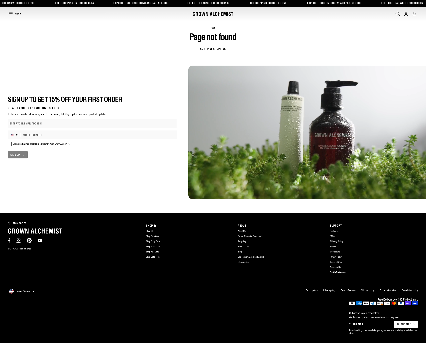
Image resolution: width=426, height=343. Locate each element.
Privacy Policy (336, 256)
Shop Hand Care (153, 246)
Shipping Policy (336, 241)
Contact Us (334, 231)
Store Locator (243, 246)
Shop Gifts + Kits (153, 256)
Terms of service (348, 290)
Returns (333, 246)
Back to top (19, 223)
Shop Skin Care (152, 236)
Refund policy (312, 290)
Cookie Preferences (338, 272)
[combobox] (15, 135)
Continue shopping (213, 49)
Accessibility (335, 267)
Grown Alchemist (18, 248)
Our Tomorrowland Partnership (251, 256)
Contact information (388, 290)
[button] (398, 14)
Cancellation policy (410, 290)
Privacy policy (329, 290)
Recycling (242, 241)
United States (23, 291)
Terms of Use (336, 262)
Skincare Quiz (244, 262)
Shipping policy (367, 290)
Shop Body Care (153, 241)
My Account (335, 251)
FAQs (332, 236)
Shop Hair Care (152, 251)
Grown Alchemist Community (250, 236)
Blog (240, 251)
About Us (242, 231)
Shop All (149, 231)
